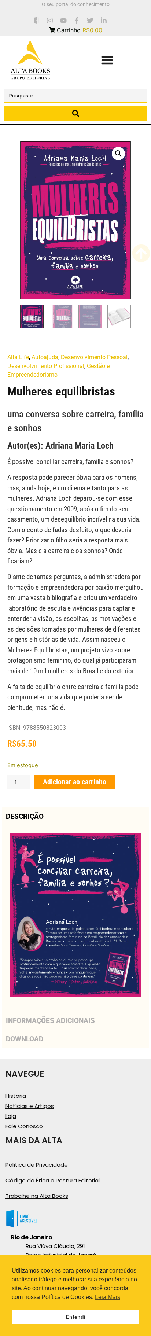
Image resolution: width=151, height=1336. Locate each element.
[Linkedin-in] (104, 20)
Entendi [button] (75, 1317)
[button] (107, 60)
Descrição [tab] (25, 816)
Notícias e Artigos (29, 1106)
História (15, 1096)
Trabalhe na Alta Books (36, 1196)
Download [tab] (24, 1039)
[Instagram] (49, 20)
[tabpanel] (75, 918)
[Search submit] (75, 113)
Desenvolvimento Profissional (45, 365)
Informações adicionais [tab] (50, 1020)
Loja (10, 1116)
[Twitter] (90, 20)
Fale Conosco (24, 1126)
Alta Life (18, 357)
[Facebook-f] (76, 20)
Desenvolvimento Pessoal (94, 357)
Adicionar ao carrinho (74, 781)
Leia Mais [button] (107, 1297)
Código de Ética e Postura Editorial (52, 1180)
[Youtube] (63, 20)
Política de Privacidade (36, 1164)
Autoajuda (45, 357)
